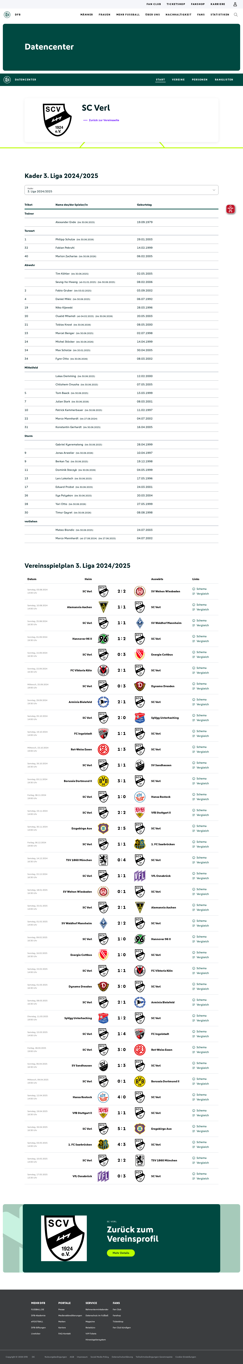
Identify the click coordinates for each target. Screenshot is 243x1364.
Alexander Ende (66, 222)
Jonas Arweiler (65, 452)
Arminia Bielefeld (80, 702)
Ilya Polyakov (64, 495)
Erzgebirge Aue (82, 828)
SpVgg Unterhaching (165, 717)
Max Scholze (64, 350)
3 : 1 (122, 781)
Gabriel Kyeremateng (69, 444)
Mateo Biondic (65, 530)
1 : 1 (122, 607)
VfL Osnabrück (161, 876)
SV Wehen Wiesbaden (165, 591)
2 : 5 (122, 828)
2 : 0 (122, 718)
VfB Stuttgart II (161, 812)
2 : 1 (122, 670)
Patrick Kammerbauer (69, 410)
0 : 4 (122, 860)
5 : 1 (122, 1129)
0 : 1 (122, 892)
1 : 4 (122, 1034)
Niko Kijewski (64, 307)
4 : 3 (122, 1145)
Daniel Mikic (63, 299)
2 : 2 (122, 591)
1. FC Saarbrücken (163, 844)
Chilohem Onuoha (67, 384)
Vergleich (203, 593)
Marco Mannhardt (67, 418)
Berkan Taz (62, 461)
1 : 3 (122, 749)
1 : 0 (122, 797)
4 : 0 (122, 1097)
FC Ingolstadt (83, 733)
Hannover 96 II (82, 638)
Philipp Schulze (65, 239)
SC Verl (87, 591)
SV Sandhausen (161, 765)
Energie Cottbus (162, 654)
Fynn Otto (62, 358)
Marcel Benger (65, 333)
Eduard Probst (65, 487)
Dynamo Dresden (163, 686)
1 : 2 (122, 639)
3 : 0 (122, 986)
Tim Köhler (63, 273)
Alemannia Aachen (79, 607)
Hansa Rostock (160, 796)
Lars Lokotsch (64, 478)
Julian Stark (63, 401)
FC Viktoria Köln (81, 670)
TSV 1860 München (79, 860)
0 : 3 (122, 655)
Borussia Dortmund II (78, 781)
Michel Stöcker (65, 341)
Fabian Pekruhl (65, 247)
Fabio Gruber (64, 290)
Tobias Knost (64, 324)
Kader (30, 188)
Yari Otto (61, 504)
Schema (202, 589)
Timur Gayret (64, 512)
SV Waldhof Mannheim (166, 623)
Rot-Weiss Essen (81, 749)
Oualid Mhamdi (65, 316)
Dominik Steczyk (66, 470)
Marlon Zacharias (66, 256)
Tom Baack (62, 393)
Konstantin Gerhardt (69, 427)
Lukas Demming (66, 376)
